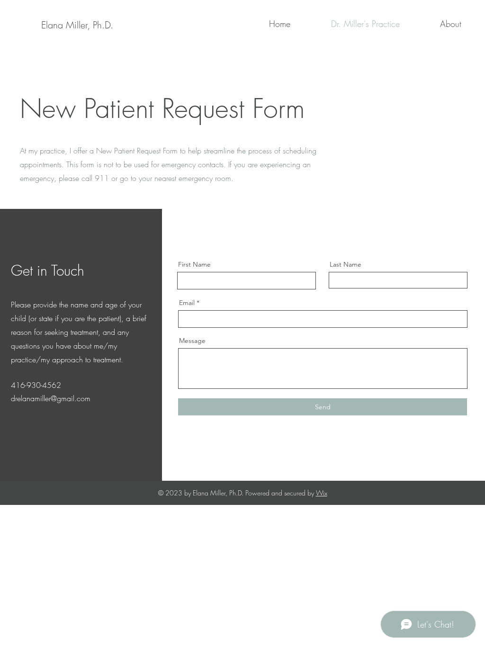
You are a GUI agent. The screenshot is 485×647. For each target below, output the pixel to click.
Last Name (345, 264)
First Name (194, 264)
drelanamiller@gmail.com (50, 398)
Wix (321, 492)
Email (187, 302)
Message (192, 340)
